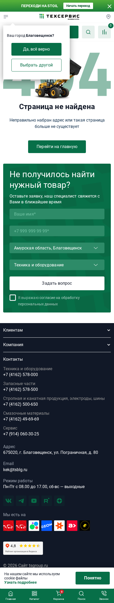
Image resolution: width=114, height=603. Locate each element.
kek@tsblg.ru (15, 469)
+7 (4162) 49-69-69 (21, 419)
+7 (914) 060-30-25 (21, 434)
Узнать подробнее (20, 582)
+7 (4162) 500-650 (20, 404)
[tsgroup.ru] (59, 17)
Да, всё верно (36, 49)
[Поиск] (88, 32)
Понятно (92, 577)
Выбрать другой (36, 65)
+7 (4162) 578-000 (20, 374)
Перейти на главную (57, 146)
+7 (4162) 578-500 (20, 389)
